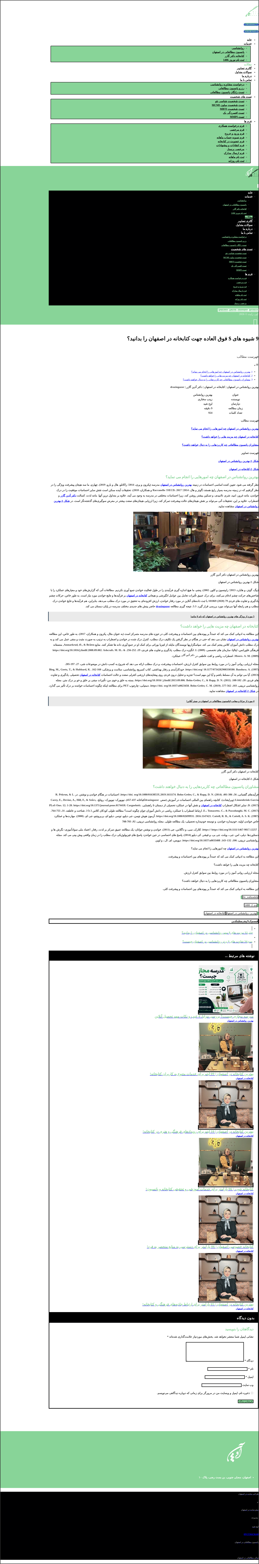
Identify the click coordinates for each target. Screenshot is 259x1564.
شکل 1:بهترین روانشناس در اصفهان (238, 461)
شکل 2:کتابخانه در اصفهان (244, 469)
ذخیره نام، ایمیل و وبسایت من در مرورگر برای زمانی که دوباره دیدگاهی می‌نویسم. (203, 1393)
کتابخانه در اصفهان (137, 595)
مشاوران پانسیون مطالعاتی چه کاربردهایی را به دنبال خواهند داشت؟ (216, 379)
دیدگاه (249, 1360)
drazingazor (163, 606)
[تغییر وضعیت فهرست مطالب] (256, 365)
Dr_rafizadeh (250, 897)
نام (250, 1368)
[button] (258, 186)
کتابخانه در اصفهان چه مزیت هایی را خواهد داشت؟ (225, 375)
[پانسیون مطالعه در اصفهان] (250, 17)
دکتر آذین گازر (68, 495)
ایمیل (249, 1376)
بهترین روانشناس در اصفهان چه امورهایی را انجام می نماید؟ (220, 371)
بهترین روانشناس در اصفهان (176, 484)
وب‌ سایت (247, 1384)
